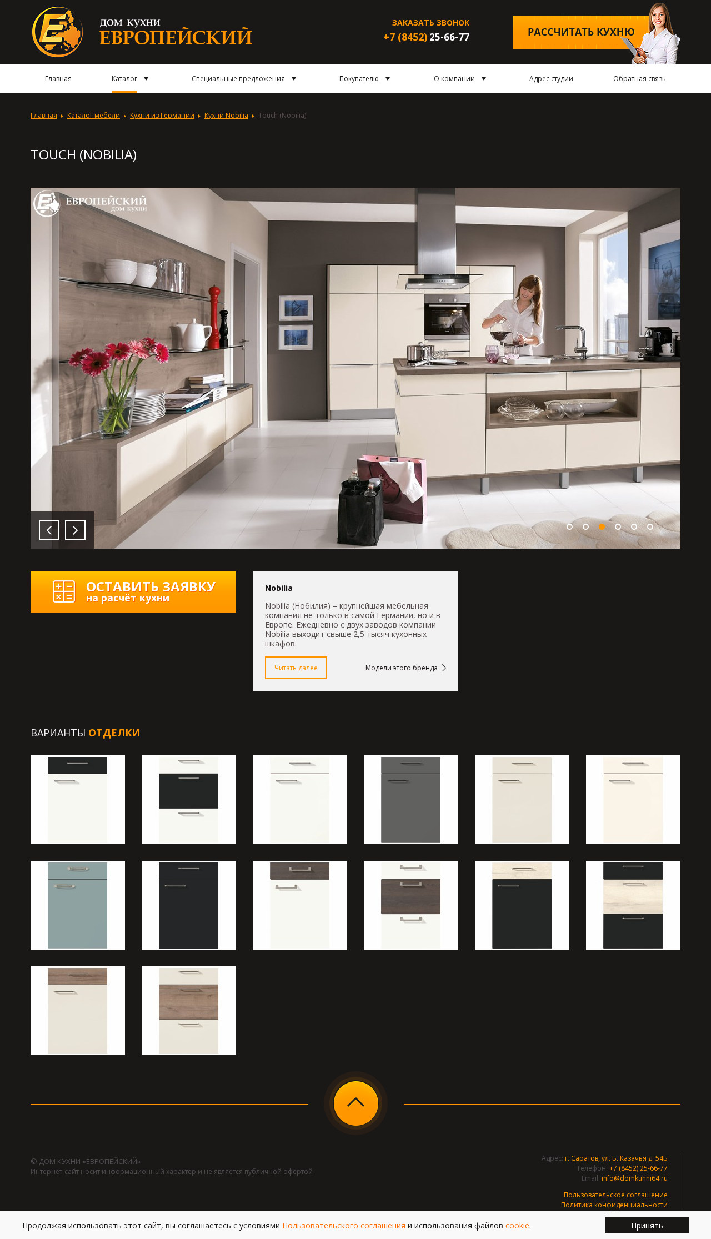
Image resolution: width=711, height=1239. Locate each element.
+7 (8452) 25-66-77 (638, 1168)
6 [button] (650, 527)
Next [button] (75, 530)
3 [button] (602, 527)
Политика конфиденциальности (614, 1205)
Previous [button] (49, 530)
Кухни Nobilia (226, 115)
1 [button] (570, 527)
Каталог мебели (93, 115)
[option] (355, 368)
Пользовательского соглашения (343, 1225)
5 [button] (634, 527)
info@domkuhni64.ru (635, 1178)
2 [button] (586, 527)
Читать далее (296, 668)
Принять (647, 1225)
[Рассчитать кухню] (596, 33)
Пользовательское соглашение (616, 1195)
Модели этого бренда (401, 668)
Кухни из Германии (162, 115)
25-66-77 (426, 37)
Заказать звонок (430, 22)
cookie (517, 1225)
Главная (44, 115)
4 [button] (618, 527)
